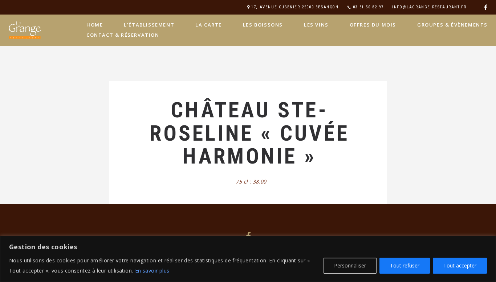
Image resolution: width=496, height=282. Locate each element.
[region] (248, 259)
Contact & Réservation (122, 35)
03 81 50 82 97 (368, 7)
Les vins (316, 24)
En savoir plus (152, 270)
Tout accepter (459, 265)
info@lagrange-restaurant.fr (429, 7)
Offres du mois (373, 24)
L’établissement (149, 24)
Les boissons (263, 24)
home (94, 24)
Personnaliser (350, 265)
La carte (208, 24)
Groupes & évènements (452, 24)
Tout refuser (404, 265)
